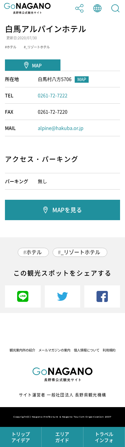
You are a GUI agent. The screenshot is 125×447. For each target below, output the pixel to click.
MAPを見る (67, 210)
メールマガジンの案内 (54, 350)
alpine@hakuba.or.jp (60, 127)
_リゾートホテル (80, 252)
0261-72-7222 (52, 95)
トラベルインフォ (104, 437)
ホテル (34, 252)
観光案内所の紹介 (22, 350)
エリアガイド (62, 437)
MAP (37, 65)
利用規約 (109, 350)
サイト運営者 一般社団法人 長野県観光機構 (62, 394)
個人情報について (86, 350)
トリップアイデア (20, 437)
